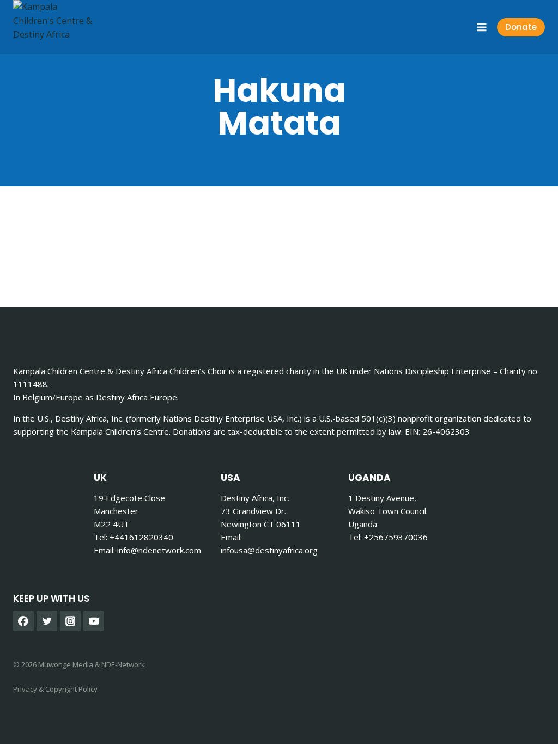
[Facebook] (23, 621)
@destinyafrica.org (269, 550)
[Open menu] (481, 27)
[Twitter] (47, 621)
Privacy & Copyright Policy (55, 689)
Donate (521, 27)
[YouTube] (93, 621)
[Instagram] (70, 621)
